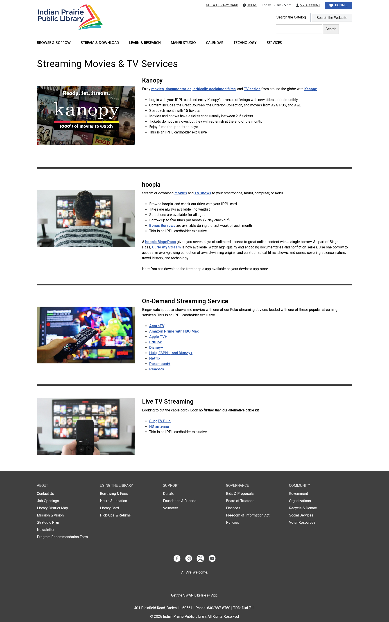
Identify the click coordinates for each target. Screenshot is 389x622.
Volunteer (170, 508)
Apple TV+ (158, 337)
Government (298, 493)
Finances (233, 508)
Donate (168, 493)
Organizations (300, 501)
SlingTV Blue (160, 421)
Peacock (156, 369)
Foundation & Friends (179, 501)
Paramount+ (159, 364)
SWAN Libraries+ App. (200, 595)
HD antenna (159, 426)
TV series (252, 89)
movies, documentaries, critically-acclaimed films (193, 89)
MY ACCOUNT (310, 5)
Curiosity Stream (166, 247)
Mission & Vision (50, 515)
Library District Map (52, 508)
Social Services (301, 515)
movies (180, 193)
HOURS (252, 5)
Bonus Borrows (162, 225)
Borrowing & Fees (114, 493)
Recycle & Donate (303, 508)
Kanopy (310, 89)
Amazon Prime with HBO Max (174, 331)
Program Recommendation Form (62, 537)
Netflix (154, 358)
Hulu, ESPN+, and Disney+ (170, 353)
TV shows (202, 193)
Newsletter (45, 530)
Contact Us (45, 493)
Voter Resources (302, 522)
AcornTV (156, 326)
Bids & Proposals (240, 493)
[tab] (291, 17)
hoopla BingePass (160, 242)
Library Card (109, 508)
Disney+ (156, 347)
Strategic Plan (48, 522)
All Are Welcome (194, 572)
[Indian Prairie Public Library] (70, 23)
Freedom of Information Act (247, 515)
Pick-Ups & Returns (115, 515)
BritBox (155, 342)
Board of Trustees (240, 501)
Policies (232, 522)
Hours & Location (113, 501)
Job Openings (48, 501)
